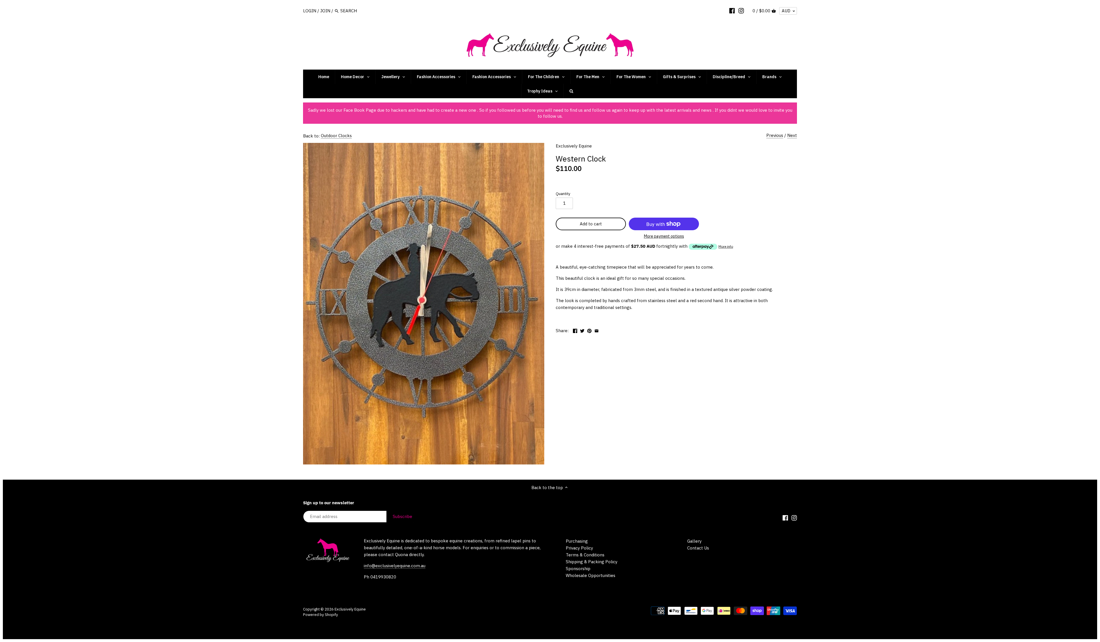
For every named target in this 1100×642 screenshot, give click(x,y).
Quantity (563, 193)
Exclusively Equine (574, 146)
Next (792, 135)
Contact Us (698, 548)
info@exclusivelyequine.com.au (394, 565)
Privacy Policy (579, 548)
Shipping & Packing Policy (591, 561)
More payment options (664, 236)
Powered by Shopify (320, 614)
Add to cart (591, 224)
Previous (774, 135)
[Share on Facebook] (575, 330)
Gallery (694, 541)
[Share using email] (596, 330)
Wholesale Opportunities (590, 575)
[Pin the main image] (589, 330)
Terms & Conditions (585, 555)
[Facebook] (732, 10)
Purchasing (577, 541)
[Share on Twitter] (582, 330)
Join (325, 10)
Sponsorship (578, 568)
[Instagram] (741, 10)
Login (309, 10)
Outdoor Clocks (336, 135)
